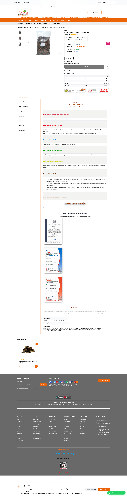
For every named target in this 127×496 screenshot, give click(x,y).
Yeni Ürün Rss (67, 443)
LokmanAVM (22, 361)
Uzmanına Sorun (20, 421)
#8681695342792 (58, 330)
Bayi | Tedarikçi (57, 23)
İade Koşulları (22, 130)
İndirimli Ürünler (52, 421)
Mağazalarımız (20, 433)
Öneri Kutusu (22, 125)
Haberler (19, 438)
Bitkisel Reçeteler (68, 431)
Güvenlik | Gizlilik (47, 23)
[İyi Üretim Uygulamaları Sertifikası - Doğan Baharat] (75, 231)
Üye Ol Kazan (52, 419)
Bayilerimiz (19, 431)
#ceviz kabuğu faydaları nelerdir (79, 329)
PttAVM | (53, 404)
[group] (44, 43)
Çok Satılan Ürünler (53, 433)
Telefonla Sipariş (21, 435)
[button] (28, 42)
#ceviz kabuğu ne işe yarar (57, 328)
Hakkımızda (21, 23)
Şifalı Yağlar (66, 426)
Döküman (21, 111)
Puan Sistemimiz (52, 428)
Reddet (23, 493)
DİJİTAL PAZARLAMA (63, 458)
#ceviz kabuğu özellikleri (48, 330)
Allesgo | (85, 404)
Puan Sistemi (37, 23)
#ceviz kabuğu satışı (47, 329)
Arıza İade (82, 435)
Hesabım (82, 431)
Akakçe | (90, 404)
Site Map (66, 438)
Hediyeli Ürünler (52, 426)
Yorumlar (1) (21, 101)
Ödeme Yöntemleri (37, 421)
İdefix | (81, 404)
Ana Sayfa (19, 27)
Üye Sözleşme (83, 419)
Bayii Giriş (82, 428)
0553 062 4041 (79, 53)
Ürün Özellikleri (23, 97)
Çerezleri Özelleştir (91, 489)
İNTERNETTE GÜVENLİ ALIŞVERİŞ (63, 454)
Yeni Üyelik (82, 421)
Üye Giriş (82, 424)
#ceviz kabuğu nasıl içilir (94, 329)
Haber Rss (66, 440)
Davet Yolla (51, 435)
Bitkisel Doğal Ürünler (28, 27)
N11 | (35, 404)
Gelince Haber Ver (84, 66)
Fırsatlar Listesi (52, 424)
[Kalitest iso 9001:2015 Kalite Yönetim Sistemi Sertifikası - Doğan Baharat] (75, 260)
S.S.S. (18, 419)
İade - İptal (35, 426)
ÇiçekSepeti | (47, 404)
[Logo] (26, 12)
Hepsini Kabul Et (104, 489)
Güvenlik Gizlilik (36, 433)
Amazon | (57, 404)
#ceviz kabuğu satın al (98, 328)
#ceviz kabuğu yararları (88, 328)
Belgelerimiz (29, 23)
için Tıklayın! (101, 419)
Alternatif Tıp (67, 435)
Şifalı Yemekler (67, 428)
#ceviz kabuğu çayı (47, 328)
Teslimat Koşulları (37, 424)
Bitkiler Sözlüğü (67, 433)
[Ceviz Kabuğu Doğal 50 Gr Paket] (28, 349)
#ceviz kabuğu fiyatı (66, 329)
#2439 (87, 329)
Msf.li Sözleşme (36, 431)
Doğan (65, 30)
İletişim (18, 424)
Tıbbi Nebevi (67, 421)
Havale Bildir (83, 433)
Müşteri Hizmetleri (37, 438)
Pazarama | (76, 404)
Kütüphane (66, 419)
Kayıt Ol (43, 384)
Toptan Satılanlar (52, 431)
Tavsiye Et (21, 116)
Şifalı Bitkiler (37, 27)
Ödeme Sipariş (36, 419)
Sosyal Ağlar (20, 440)
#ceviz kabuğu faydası (57, 329)
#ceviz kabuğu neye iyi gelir (70, 328)
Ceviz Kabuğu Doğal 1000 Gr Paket (57, 27)
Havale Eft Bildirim (37, 435)
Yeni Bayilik (82, 426)
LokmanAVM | (40, 404)
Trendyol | (62, 404)
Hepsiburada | (69, 404)
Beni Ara (21, 120)
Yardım (18, 426)
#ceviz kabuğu (79, 328)
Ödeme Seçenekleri (23, 106)
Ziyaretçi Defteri (20, 443)
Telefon (92, 6)
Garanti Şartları (36, 428)
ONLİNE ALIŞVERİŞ (63, 449)
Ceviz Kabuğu (45, 27)
